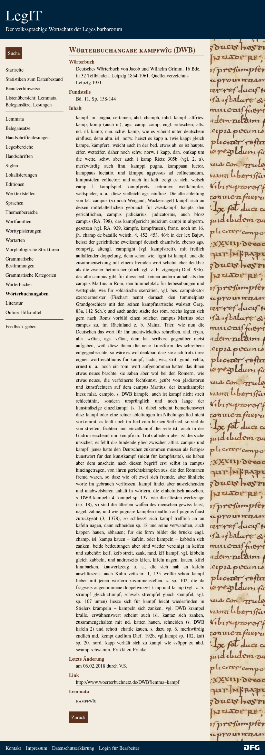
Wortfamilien (18, 221)
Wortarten (15, 240)
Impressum (36, 748)
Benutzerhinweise (23, 88)
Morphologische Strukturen (32, 249)
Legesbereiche (19, 146)
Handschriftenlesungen (28, 137)
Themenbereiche (22, 212)
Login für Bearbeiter (119, 748)
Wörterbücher (19, 284)
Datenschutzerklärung (73, 748)
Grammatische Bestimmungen (20, 262)
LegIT (24, 15)
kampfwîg (86, 700)
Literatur (14, 303)
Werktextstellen (21, 193)
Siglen (12, 165)
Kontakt (13, 748)
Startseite (14, 69)
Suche (14, 53)
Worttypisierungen (23, 230)
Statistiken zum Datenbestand (34, 79)
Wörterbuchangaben (27, 293)
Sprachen (14, 202)
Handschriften (19, 156)
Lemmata (15, 118)
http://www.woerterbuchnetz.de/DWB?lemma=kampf (127, 682)
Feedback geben (21, 326)
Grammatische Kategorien (31, 275)
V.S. (123, 665)
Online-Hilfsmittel (23, 312)
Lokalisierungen (21, 174)
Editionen (15, 184)
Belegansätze (18, 128)
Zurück (78, 717)
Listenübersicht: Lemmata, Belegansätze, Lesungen (32, 101)
